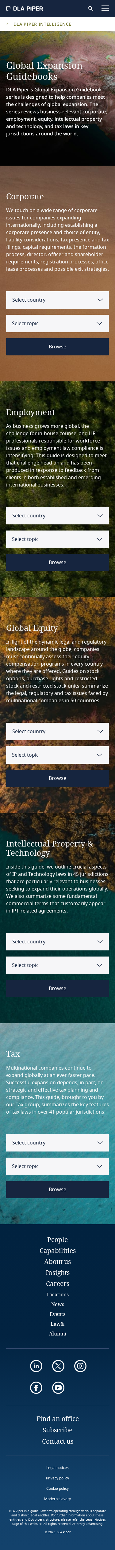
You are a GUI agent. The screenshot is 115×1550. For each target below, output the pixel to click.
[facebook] (36, 1388)
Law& (57, 1323)
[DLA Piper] (24, 8)
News (57, 1304)
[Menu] (105, 8)
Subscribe (57, 1430)
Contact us (57, 1441)
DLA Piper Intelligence (41, 24)
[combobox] (57, 300)
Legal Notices (96, 1520)
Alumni (57, 1333)
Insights (58, 1272)
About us (57, 1261)
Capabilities (58, 1250)
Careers (57, 1283)
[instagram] (80, 1366)
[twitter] (58, 1366)
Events (57, 1314)
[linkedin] (36, 1366)
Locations (57, 1294)
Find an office (57, 1418)
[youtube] (58, 1388)
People (57, 1239)
